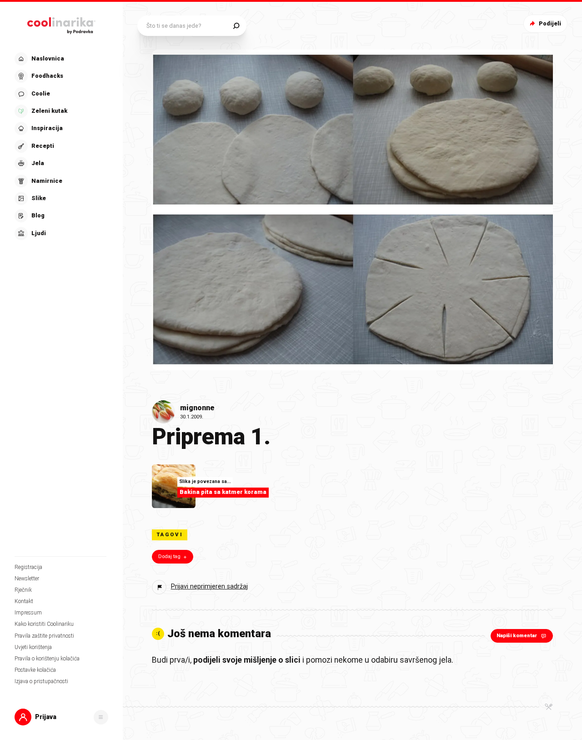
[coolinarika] (61, 23)
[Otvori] (101, 717)
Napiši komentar (517, 636)
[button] (60, 146)
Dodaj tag (169, 556)
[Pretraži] (236, 25)
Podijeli (550, 23)
